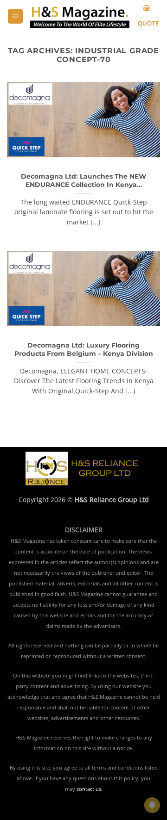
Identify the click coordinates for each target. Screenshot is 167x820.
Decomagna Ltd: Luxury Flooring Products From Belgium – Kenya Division (83, 349)
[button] (15, 16)
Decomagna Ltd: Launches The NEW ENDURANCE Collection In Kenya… (83, 180)
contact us (89, 789)
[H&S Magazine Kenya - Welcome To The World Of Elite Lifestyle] (79, 16)
